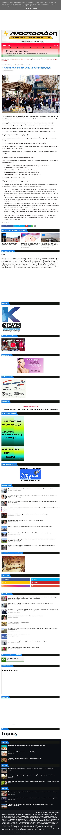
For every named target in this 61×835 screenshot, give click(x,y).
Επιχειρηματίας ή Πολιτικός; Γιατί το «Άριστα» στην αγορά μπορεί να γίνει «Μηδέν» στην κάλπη (30, 488)
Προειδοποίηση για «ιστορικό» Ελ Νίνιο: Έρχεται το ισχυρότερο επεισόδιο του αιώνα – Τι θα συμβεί (31, 545)
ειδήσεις (48, 59)
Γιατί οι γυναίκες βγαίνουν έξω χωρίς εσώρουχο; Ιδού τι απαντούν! (23, 647)
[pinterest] (45, 582)
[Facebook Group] (15, 589)
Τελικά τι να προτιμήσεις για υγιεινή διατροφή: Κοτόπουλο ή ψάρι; (25, 758)
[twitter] (45, 579)
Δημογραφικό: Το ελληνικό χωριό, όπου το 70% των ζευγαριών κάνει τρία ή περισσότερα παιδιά (30, 244)
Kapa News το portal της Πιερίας (15, 833)
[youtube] (45, 586)
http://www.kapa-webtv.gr (38, 833)
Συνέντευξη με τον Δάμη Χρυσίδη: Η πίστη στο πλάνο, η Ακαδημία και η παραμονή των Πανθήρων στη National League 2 (33, 792)
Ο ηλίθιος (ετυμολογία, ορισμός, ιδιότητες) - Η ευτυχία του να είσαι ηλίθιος (25, 520)
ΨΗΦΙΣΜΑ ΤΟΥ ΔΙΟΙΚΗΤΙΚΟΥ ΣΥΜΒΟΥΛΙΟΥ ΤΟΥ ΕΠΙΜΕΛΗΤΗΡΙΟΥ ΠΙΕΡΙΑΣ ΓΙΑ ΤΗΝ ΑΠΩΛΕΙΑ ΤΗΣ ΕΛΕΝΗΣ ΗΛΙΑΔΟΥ (32, 496)
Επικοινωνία (44, 812)
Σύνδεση (57, 812)
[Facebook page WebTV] (45, 589)
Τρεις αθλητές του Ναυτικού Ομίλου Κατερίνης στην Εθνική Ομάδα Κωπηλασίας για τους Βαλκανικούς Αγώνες (30, 805)
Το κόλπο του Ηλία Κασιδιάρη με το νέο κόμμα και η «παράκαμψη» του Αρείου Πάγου (28, 514)
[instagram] (15, 586)
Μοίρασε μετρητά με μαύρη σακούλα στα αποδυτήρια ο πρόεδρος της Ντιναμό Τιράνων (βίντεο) (32, 798)
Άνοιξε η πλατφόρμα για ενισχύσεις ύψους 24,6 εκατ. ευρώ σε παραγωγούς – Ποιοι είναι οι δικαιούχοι (31, 775)
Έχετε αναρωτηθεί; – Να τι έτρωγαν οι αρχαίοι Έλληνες (22, 751)
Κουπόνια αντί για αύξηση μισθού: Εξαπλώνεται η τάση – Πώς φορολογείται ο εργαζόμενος (29, 532)
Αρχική (38, 812)
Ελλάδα (9, 64)
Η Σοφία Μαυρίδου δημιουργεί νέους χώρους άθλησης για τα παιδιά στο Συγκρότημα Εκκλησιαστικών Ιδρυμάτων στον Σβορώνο (32, 539)
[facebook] (15, 579)
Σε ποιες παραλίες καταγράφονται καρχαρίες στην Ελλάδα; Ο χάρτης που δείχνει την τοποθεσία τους (31, 641)
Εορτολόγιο (13, 724)
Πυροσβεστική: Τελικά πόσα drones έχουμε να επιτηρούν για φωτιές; (9, 244)
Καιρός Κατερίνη (10, 670)
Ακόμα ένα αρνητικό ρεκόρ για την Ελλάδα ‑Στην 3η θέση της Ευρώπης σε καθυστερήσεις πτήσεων (49, 244)
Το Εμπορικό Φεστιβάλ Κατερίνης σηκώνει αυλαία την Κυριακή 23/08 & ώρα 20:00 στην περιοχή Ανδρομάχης (33, 507)
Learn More (28, 8)
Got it (35, 8)
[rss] (15, 582)
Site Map (51, 812)
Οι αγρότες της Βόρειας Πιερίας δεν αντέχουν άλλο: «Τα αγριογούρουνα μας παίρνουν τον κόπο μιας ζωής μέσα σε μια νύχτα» (33, 629)
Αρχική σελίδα (4, 64)
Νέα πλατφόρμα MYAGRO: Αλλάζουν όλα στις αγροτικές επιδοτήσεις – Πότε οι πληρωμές (30, 768)
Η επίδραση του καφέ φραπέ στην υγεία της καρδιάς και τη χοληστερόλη (26, 745)
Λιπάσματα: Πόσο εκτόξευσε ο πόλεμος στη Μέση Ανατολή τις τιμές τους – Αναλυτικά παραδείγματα (33, 781)
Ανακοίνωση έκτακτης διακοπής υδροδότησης (19, 634)
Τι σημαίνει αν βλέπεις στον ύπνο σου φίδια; (18, 622)
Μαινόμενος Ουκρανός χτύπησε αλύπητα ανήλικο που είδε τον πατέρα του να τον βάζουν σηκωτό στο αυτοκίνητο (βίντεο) (32, 502)
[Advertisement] (30, 14)
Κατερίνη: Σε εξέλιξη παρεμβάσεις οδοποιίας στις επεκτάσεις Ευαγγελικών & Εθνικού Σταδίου (30, 526)
